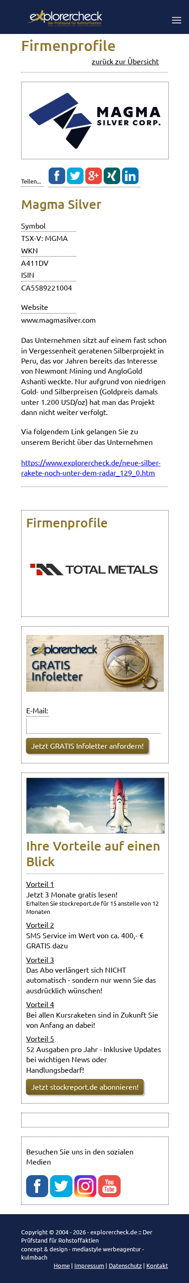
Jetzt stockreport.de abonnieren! (85, 1086)
